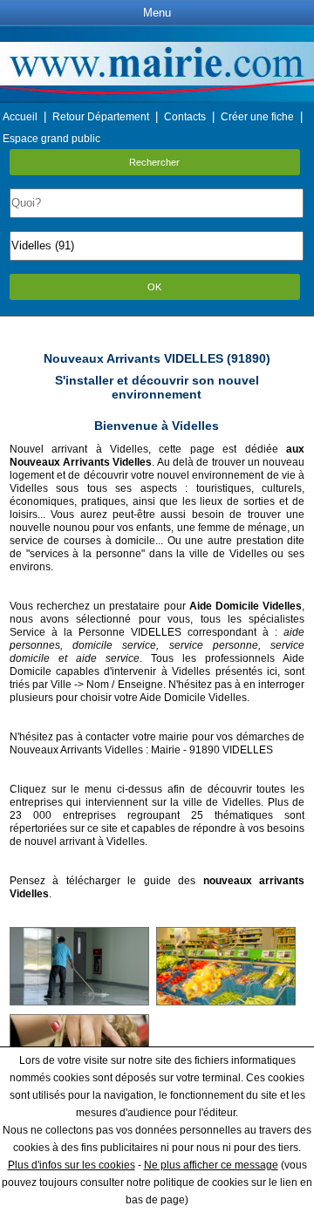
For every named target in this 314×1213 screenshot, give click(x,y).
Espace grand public (51, 139)
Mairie (166, 750)
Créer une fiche (257, 117)
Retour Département (100, 117)
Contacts (185, 117)
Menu (157, 12)
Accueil (20, 117)
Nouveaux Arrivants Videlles (76, 750)
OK (154, 287)
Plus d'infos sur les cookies (71, 1165)
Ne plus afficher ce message (211, 1165)
